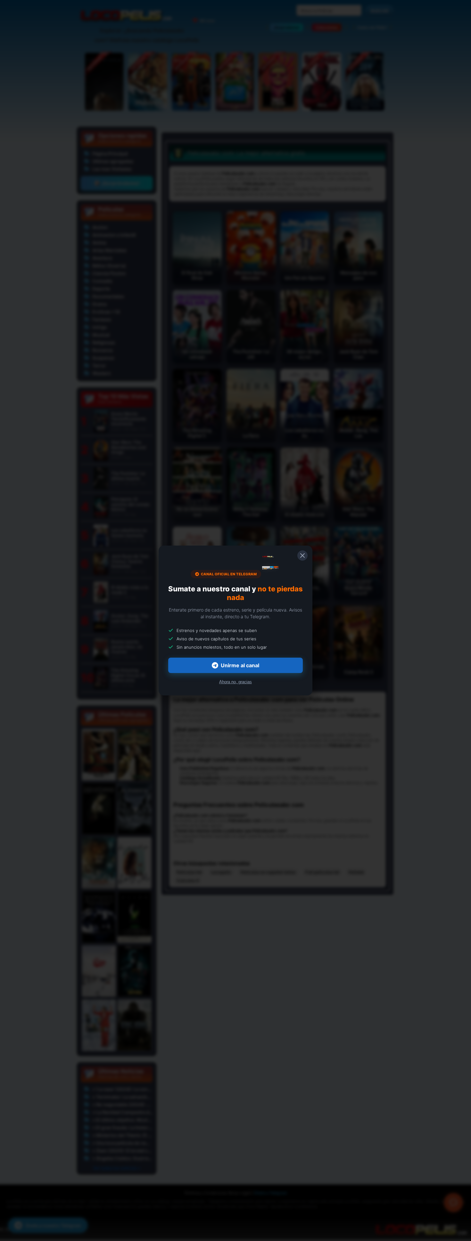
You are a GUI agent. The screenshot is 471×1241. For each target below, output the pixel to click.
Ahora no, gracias (235, 681)
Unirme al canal (240, 665)
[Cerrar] (302, 555)
